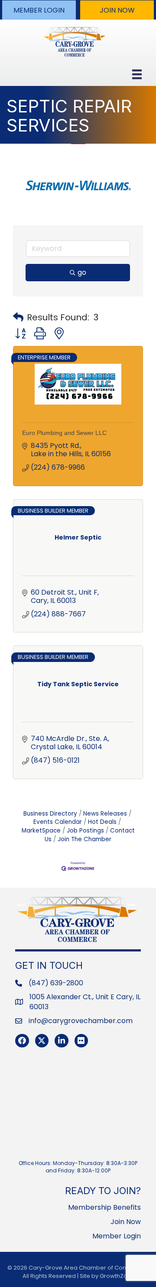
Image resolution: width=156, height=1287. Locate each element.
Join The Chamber (84, 839)
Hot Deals (102, 822)
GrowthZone (117, 1276)
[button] (39, 10)
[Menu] (137, 74)
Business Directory (50, 814)
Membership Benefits (104, 1207)
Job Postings (85, 830)
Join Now (125, 1222)
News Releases (105, 814)
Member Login (116, 1236)
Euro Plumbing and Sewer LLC (64, 432)
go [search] (82, 272)
